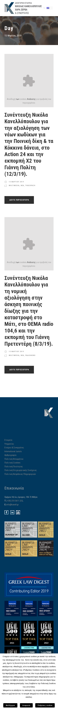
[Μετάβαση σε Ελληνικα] (48, 8)
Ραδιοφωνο (30, 355)
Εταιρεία (8, 440)
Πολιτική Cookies (12, 462)
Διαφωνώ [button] (26, 705)
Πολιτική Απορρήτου (13, 459)
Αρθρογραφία (10, 455)
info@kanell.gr (12, 504)
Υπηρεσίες (9, 444)
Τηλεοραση (30, 185)
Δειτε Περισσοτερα (19, 200)
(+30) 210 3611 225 (14, 500)
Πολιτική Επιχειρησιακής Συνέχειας (20, 470)
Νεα (22, 185)
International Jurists (13, 451)
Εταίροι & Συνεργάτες (14, 447)
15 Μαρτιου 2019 (16, 182)
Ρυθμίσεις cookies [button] (45, 705)
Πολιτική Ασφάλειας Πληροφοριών (20, 474)
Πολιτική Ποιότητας (13, 466)
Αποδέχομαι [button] (10, 705)
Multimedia (14, 185)
